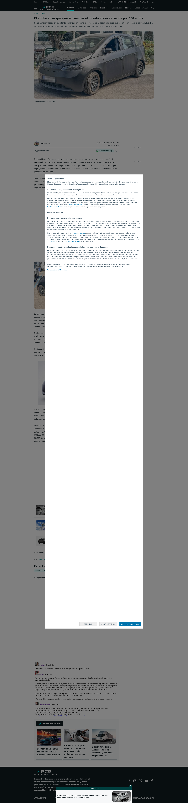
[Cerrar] (130, 786)
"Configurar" (51, 241)
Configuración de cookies (56, 207)
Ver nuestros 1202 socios (57, 270)
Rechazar (88, 624)
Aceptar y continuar (130, 624)
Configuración (108, 624)
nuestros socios (79, 233)
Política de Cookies (75, 205)
